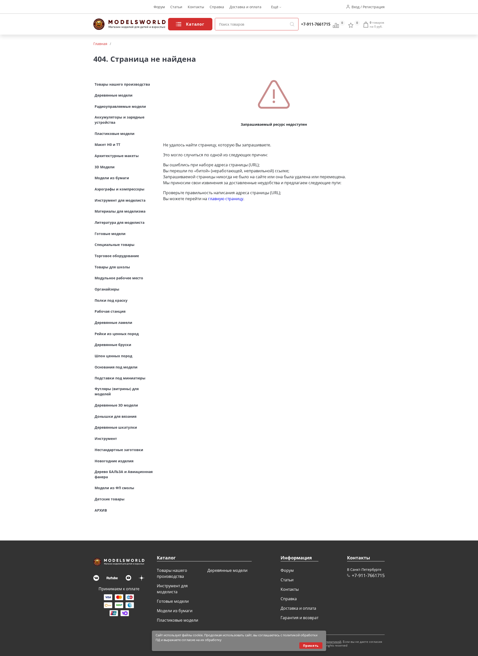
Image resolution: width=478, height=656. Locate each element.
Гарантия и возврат (299, 617)
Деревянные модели (227, 570)
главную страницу (225, 198)
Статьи (176, 6)
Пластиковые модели (177, 620)
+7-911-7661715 (315, 24)
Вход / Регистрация (368, 6)
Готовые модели (173, 601)
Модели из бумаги (174, 610)
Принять (311, 645)
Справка (217, 6)
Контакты (196, 6)
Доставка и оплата (245, 6)
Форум (159, 6)
